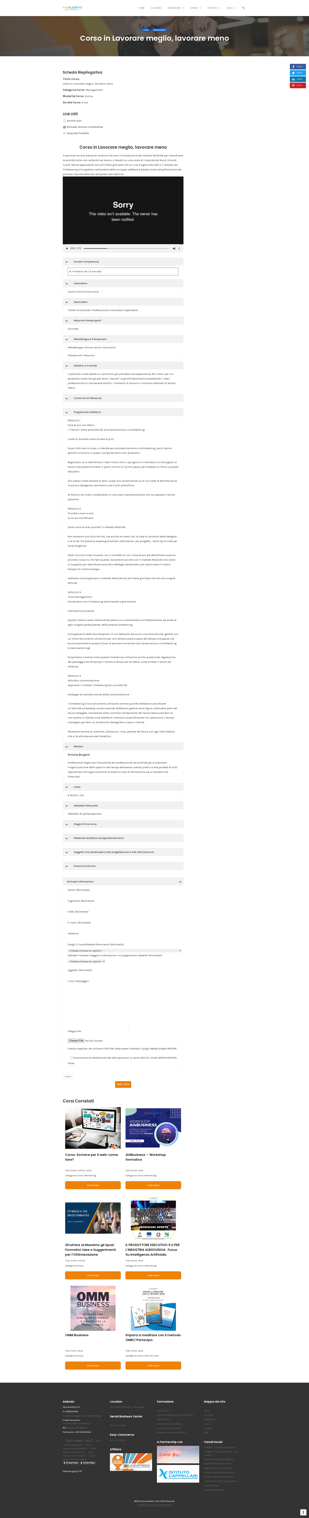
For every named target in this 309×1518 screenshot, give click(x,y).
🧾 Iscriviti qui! (72, 120)
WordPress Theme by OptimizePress (155, 1505)
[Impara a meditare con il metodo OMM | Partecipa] (153, 1308)
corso (68, 1076)
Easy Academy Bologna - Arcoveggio (127, 1407)
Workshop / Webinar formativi (171, 1432)
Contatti (212, 8)
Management (159, 30)
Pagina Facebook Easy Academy (219, 1459)
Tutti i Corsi (123, 1084)
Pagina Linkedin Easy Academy (218, 1468)
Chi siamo (156, 8)
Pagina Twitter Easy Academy (217, 1463)
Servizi (194, 8)
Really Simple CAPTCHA (163, 1048)
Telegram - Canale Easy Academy (219, 1447)
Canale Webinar (211, 1485)
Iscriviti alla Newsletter (214, 1490)
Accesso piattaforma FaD (169, 1428)
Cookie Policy (89, 1463)
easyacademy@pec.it (77, 1428)
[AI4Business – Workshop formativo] (153, 1127)
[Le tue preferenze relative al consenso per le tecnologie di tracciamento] (303, 1512)
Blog (230, 8)
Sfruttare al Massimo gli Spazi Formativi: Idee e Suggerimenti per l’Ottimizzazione (90, 1250)
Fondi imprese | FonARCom (169, 1424)
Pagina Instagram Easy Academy (219, 1472)
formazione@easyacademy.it (76, 1423)
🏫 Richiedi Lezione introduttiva (83, 126)
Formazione (174, 8)
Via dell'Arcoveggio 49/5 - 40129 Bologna (82, 1416)
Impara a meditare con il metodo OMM (175, 1415)
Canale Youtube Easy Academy (218, 1477)
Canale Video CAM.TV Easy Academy (221, 1481)
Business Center (117, 1425)
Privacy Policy (72, 1463)
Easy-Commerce (118, 1440)
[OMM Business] (93, 1308)
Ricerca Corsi (163, 1411)
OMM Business (77, 1335)
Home (142, 8)
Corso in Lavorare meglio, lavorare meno (154, 38)
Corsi (146, 30)
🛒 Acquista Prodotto (76, 133)
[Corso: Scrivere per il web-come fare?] (93, 1127)
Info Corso (93, 1185)
